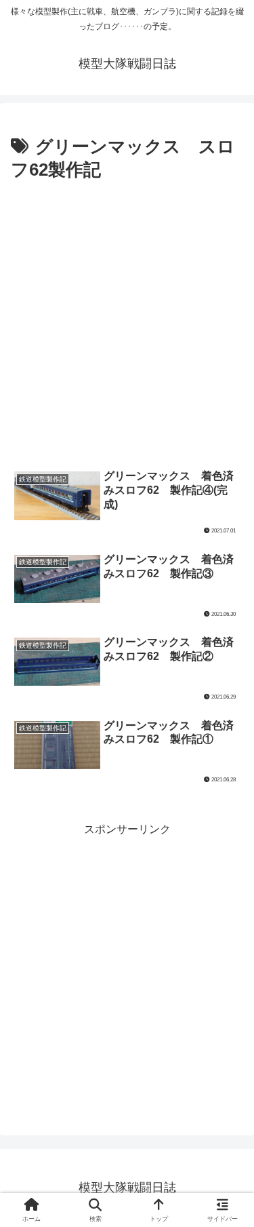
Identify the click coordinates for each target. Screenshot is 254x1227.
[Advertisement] (127, 320)
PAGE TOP (233, 1179)
